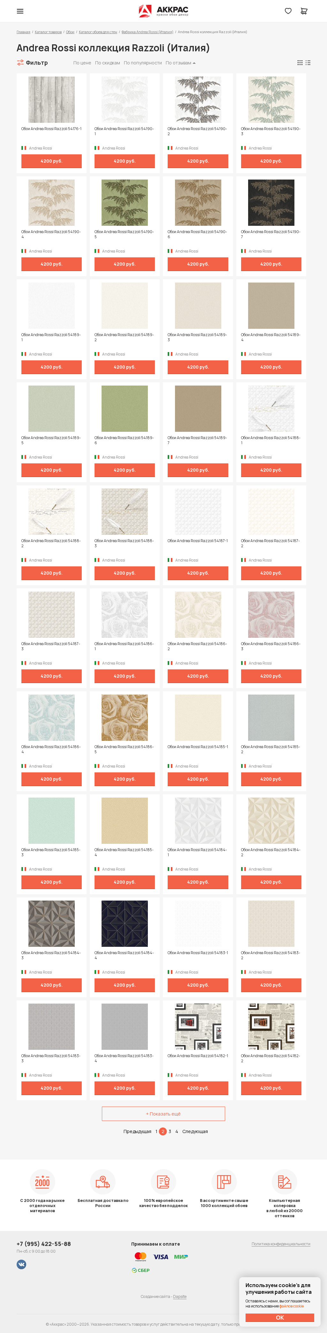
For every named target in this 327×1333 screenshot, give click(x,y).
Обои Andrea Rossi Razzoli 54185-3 (50, 852)
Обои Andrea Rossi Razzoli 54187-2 (270, 543)
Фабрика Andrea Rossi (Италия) (147, 31)
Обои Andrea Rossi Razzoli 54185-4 (124, 852)
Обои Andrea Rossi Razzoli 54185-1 (198, 746)
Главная (23, 31)
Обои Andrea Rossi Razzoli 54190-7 (270, 234)
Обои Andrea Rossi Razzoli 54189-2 (124, 337)
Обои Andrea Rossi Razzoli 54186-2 (197, 646)
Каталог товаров (48, 31)
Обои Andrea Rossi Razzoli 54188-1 (270, 440)
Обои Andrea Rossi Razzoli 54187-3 (50, 646)
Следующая (195, 1131)
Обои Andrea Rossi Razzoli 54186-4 (51, 749)
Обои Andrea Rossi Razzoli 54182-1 (198, 1055)
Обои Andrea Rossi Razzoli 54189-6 (124, 440)
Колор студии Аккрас (163, 11)
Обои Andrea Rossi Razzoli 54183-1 (198, 952)
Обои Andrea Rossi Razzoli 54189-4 (270, 337)
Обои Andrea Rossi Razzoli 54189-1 (51, 337)
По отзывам (178, 63)
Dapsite (179, 1296)
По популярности (143, 63)
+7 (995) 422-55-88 (44, 1244)
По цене (82, 63)
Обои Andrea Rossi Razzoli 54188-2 (51, 543)
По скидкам (107, 63)
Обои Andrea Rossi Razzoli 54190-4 (51, 234)
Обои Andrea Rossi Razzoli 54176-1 (51, 128)
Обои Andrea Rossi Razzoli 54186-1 (124, 646)
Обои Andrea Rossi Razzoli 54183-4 (124, 1058)
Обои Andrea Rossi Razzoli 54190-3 (270, 131)
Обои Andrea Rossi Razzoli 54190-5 (124, 234)
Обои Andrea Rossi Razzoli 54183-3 (50, 1058)
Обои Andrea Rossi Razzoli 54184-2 (270, 852)
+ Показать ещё (163, 1114)
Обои (70, 31)
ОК (280, 1317)
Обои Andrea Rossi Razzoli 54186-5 (124, 749)
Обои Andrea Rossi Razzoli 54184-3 (51, 955)
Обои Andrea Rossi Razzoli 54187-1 (198, 540)
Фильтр (37, 62)
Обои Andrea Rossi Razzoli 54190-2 (197, 131)
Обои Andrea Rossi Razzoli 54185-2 (270, 749)
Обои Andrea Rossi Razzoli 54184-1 (197, 852)
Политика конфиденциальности (281, 1244)
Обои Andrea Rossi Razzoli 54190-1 (124, 131)
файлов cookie (291, 1306)
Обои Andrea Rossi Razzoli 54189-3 (197, 337)
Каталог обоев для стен (98, 31)
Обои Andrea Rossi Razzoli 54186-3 (270, 646)
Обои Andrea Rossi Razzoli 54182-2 (270, 1058)
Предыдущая (137, 1131)
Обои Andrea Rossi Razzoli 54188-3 (124, 543)
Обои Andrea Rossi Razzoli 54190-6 (197, 234)
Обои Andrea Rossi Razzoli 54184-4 (124, 955)
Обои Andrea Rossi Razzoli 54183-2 (270, 955)
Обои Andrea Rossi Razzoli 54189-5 (51, 440)
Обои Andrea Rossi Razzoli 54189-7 (197, 440)
